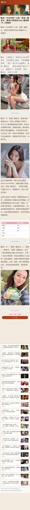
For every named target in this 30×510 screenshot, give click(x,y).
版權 (15, 490)
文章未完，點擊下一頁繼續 (15, 314)
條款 (11, 490)
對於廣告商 (19, 490)
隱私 (13, 490)
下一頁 (15, 317)
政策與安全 (7, 490)
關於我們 (3, 490)
